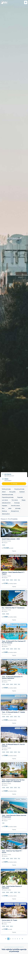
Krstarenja (17, 503)
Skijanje (24, 500)
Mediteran (4, 511)
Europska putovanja (19, 489)
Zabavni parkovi (6, 514)
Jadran (9, 508)
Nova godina (12, 492)
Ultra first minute (15, 505)
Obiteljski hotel (15, 511)
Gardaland (22, 492)
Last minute (5, 500)
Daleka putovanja (6, 489)
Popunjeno (4, 505)
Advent (4, 492)
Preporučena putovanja (7, 497)
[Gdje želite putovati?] (15, 475)
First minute (15, 500)
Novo (3, 508)
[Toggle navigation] (25, 2)
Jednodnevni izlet (6, 503)
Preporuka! (20, 497)
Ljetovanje (17, 508)
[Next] (22, 939)
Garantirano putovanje (7, 494)
